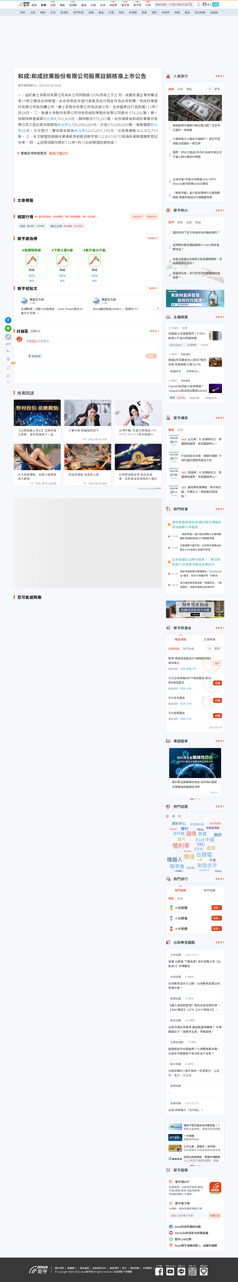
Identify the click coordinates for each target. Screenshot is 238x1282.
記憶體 (182, 907)
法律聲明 (147, 1268)
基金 (83, 5)
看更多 (152, 288)
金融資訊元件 (99, 1268)
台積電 (182, 918)
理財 (154, 12)
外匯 (93, 5)
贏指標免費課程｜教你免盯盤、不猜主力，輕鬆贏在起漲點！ (201, 491)
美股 (62, 5)
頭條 (22, 12)
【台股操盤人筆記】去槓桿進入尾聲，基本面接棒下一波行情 (37, 432)
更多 (217, 89)
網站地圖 (134, 1268)
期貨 (121, 12)
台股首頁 (137, 216)
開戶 (217, 663)
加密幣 (113, 5)
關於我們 (59, 1268)
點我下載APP (58, 153)
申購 (217, 683)
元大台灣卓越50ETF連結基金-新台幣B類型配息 (189, 680)
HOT (184, 439)
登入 (209, 4)
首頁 (34, 5)
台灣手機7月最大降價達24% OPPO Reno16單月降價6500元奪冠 (138, 432)
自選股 (214, 12)
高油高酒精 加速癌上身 (83, 474)
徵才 (124, 1268)
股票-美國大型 (188, 668)
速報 (91, 12)
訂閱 (148, 5)
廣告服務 (84, 1268)
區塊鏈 (133, 12)
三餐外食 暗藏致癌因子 (83, 430)
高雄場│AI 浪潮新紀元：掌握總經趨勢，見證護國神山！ (201, 474)
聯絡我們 (114, 1268)
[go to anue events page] (199, 4)
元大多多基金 (176, 698)
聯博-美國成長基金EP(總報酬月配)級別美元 (189, 660)
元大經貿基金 (176, 713)
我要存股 (151, 216)
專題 (177, 12)
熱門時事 (78, 12)
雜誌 (187, 12)
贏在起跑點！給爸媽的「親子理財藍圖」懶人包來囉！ (68, 216)
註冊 (215, 4)
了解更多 (151, 238)
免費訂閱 (214, 1215)
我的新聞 (200, 12)
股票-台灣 (186, 688)
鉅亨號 (137, 5)
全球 (102, 5)
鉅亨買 (125, 5)
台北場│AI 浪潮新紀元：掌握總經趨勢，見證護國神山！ (201, 441)
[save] (8, 367)
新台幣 (48, 118)
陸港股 (73, 5)
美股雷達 (185, 354)
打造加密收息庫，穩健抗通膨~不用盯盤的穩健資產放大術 (201, 458)
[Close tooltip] (37, 376)
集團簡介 (71, 1268)
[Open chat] (8, 376)
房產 (144, 12)
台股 (53, 5)
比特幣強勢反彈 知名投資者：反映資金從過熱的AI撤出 (138, 476)
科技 (53, 12)
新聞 (43, 5)
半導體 (182, 928)
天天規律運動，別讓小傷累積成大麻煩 (37, 476)
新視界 (166, 12)
